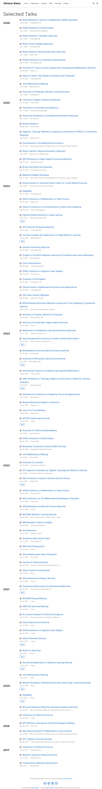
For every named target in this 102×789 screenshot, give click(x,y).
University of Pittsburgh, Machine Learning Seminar (46, 92)
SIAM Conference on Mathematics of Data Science (45, 199)
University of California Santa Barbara (39, 430)
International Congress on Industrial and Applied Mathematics (50, 371)
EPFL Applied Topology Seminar (37, 739)
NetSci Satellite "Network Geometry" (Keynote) (43, 52)
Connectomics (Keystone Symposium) (40, 763)
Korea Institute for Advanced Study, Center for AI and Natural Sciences (54, 183)
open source (50, 788)
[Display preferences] (97, 3)
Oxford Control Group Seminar (36, 570)
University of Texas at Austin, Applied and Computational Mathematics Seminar (59, 68)
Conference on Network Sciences (37, 715)
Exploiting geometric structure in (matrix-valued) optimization (50, 338)
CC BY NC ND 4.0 (67, 778)
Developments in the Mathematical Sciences (42, 143)
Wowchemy (35, 788)
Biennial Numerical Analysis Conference (40, 402)
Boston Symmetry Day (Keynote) (37, 167)
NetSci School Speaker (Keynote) (37, 44)
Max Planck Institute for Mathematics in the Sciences (47, 731)
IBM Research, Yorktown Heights (37, 522)
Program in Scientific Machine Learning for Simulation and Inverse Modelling (57, 255)
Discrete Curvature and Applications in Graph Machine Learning (51, 235)
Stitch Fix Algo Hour (31, 650)
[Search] (94, 3)
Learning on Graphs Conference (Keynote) (41, 100)
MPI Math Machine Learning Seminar (39, 514)
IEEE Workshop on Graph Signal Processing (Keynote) (47, 159)
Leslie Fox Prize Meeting (33, 410)
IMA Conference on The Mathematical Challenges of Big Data (50, 498)
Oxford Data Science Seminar (35, 622)
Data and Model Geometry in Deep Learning (42, 215)
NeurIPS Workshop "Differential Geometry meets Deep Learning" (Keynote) (56, 683)
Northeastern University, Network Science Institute (45, 350)
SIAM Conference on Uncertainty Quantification (44, 60)
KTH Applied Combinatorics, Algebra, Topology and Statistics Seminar (54, 470)
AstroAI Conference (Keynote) (36, 247)
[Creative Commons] (51, 783)
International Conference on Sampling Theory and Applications (51, 394)
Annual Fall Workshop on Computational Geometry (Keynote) (50, 115)
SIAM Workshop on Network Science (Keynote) (44, 506)
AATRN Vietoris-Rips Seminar (36, 418)
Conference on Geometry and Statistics (40, 108)
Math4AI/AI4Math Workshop (35, 175)
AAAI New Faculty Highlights (35, 295)
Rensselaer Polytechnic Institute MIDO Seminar (44, 446)
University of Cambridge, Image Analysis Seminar (45, 322)
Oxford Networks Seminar (34, 638)
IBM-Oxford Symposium (33, 546)
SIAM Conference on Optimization (38, 28)
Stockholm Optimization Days (36, 538)
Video (22, 221)
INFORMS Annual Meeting (34, 598)
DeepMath (27, 191)
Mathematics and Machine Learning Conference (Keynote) (49, 330)
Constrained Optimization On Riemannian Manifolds (46, 586)
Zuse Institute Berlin (31, 263)
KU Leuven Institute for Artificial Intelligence (42, 614)
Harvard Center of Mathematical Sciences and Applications (49, 287)
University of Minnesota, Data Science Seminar (44, 358)
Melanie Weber (12, 3)
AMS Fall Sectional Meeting (35, 606)
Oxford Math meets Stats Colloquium (39, 554)
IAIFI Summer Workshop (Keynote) (38, 227)
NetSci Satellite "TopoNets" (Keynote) (39, 36)
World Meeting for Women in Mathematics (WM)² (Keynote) (49, 20)
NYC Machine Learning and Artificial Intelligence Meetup (48, 723)
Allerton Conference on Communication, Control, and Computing (51, 207)
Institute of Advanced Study (35, 562)
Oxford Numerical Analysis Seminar (38, 578)
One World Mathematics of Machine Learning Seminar (47, 662)
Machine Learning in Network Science (39, 755)
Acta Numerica (29, 530)
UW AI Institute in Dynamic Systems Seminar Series (46, 478)
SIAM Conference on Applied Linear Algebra (42, 271)
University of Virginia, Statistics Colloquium (42, 314)
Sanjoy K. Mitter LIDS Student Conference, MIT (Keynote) (48, 76)
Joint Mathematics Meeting (35, 84)
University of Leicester (32, 462)
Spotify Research (30, 124)
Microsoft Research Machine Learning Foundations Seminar (50, 707)
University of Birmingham (34, 279)
